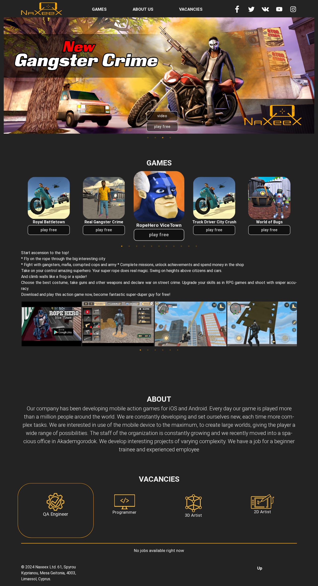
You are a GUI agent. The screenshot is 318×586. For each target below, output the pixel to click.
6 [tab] (159, 246)
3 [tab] (162, 137)
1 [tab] (147, 137)
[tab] (55, 510)
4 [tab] (170, 137)
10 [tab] (188, 246)
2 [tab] (155, 137)
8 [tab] (173, 246)
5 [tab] (151, 246)
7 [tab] (166, 246)
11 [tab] (196, 246)
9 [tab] (181, 246)
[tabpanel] (159, 75)
